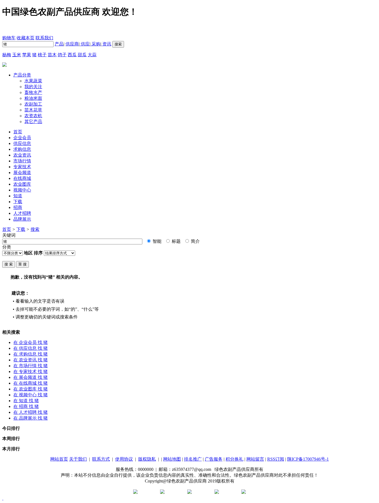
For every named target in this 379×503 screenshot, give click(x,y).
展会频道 (22, 172)
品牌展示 (22, 219)
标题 (176, 241)
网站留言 (255, 459)
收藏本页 (25, 37)
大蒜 (92, 54)
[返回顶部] (2, 498)
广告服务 (214, 459)
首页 (6, 229)
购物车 (9, 37)
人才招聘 (22, 213)
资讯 (106, 44)
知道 (17, 195)
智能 (156, 241)
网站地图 (172, 459)
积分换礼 (234, 459)
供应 (85, 44)
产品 (59, 44)
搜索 (35, 229)
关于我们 (78, 459)
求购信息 (22, 149)
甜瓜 (82, 54)
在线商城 (22, 178)
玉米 (16, 54)
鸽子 (62, 54)
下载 (17, 201)
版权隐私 (147, 459)
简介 (195, 241)
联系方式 (101, 459)
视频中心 (22, 190)
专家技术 (22, 166)
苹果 (26, 54)
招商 (17, 207)
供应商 (72, 44)
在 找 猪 (30, 342)
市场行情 (22, 161)
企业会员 (22, 137)
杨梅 (6, 54)
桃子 (42, 54)
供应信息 (22, 143)
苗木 (52, 54)
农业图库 (22, 184)
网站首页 (59, 459)
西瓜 (72, 54)
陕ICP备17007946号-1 (308, 459)
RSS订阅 (275, 459)
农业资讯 (22, 155)
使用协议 (124, 459)
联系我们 (44, 37)
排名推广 (193, 459)
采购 (95, 44)
